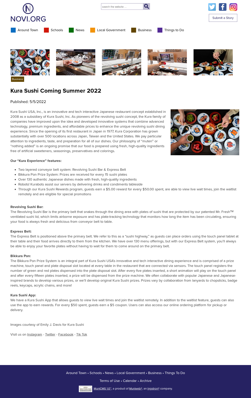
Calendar (130, 381)
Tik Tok (81, 334)
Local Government (111, 30)
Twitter (50, 334)
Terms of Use (110, 381)
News (80, 30)
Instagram (34, 334)
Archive (146, 381)
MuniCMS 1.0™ (102, 388)
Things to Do (174, 30)
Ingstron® (153, 388)
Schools (57, 30)
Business (145, 30)
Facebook (65, 334)
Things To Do (175, 373)
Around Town (28, 30)
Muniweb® (135, 388)
